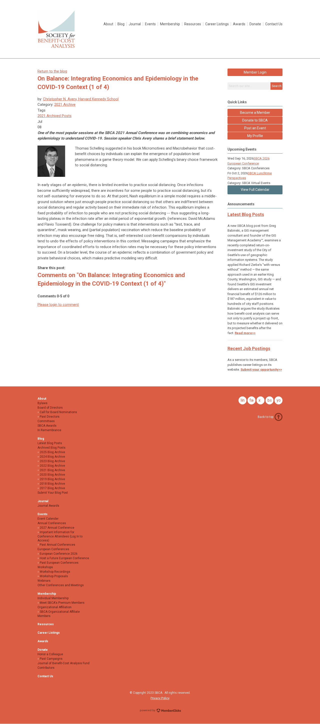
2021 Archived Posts (55, 116)
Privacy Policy (160, 698)
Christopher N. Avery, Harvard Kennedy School (80, 99)
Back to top (265, 417)
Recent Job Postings (249, 348)
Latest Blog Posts (246, 214)
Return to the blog (52, 71)
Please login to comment (58, 304)
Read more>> (245, 333)
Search (277, 86)
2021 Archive (65, 104)
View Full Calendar (255, 190)
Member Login (255, 72)
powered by (148, 710)
